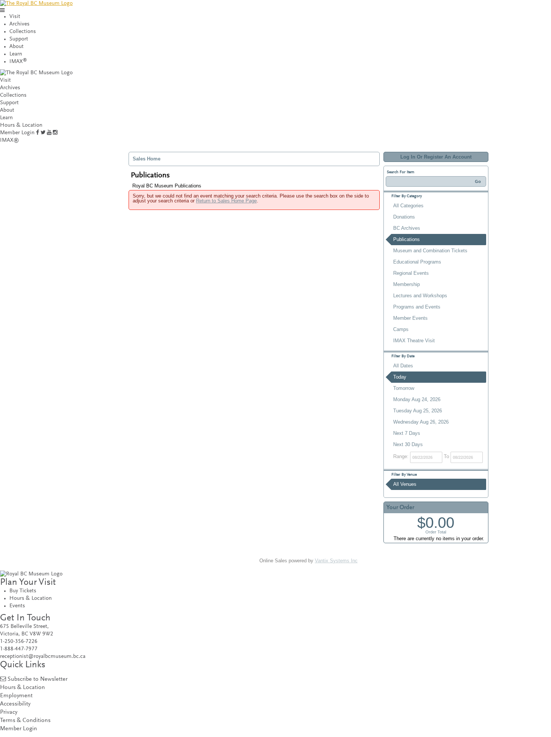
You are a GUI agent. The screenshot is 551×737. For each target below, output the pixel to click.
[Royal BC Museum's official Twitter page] (42, 133)
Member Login (17, 133)
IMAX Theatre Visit (414, 340)
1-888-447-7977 (18, 649)
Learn (15, 54)
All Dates (403, 365)
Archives (19, 24)
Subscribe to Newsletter (37, 679)
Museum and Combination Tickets (430, 250)
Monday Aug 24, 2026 (416, 399)
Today (399, 377)
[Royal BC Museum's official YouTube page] (49, 133)
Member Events (410, 318)
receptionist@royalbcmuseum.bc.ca (42, 656)
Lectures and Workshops (420, 295)
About (16, 46)
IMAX (18, 61)
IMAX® (9, 140)
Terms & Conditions (25, 721)
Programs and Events (416, 307)
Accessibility (15, 704)
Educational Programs (417, 262)
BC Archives (406, 228)
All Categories (408, 205)
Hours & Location (21, 125)
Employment (16, 696)
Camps (401, 329)
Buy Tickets (22, 591)
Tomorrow (403, 388)
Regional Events (411, 273)
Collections (22, 31)
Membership (406, 284)
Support (18, 39)
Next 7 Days (406, 433)
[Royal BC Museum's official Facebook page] (37, 133)
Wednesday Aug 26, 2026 (421, 422)
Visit (14, 16)
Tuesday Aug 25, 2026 (417, 410)
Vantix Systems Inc (336, 560)
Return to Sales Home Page (226, 201)
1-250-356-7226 (18, 641)
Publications (406, 239)
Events (17, 606)
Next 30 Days (408, 444)
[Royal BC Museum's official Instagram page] (55, 133)
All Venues (404, 484)
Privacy (8, 712)
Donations (404, 217)
